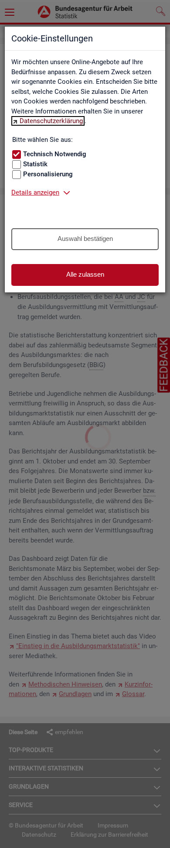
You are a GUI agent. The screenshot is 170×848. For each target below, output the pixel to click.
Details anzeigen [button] (35, 192)
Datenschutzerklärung (51, 121)
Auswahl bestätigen (85, 238)
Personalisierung (48, 174)
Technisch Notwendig (54, 154)
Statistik (35, 164)
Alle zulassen (85, 274)
